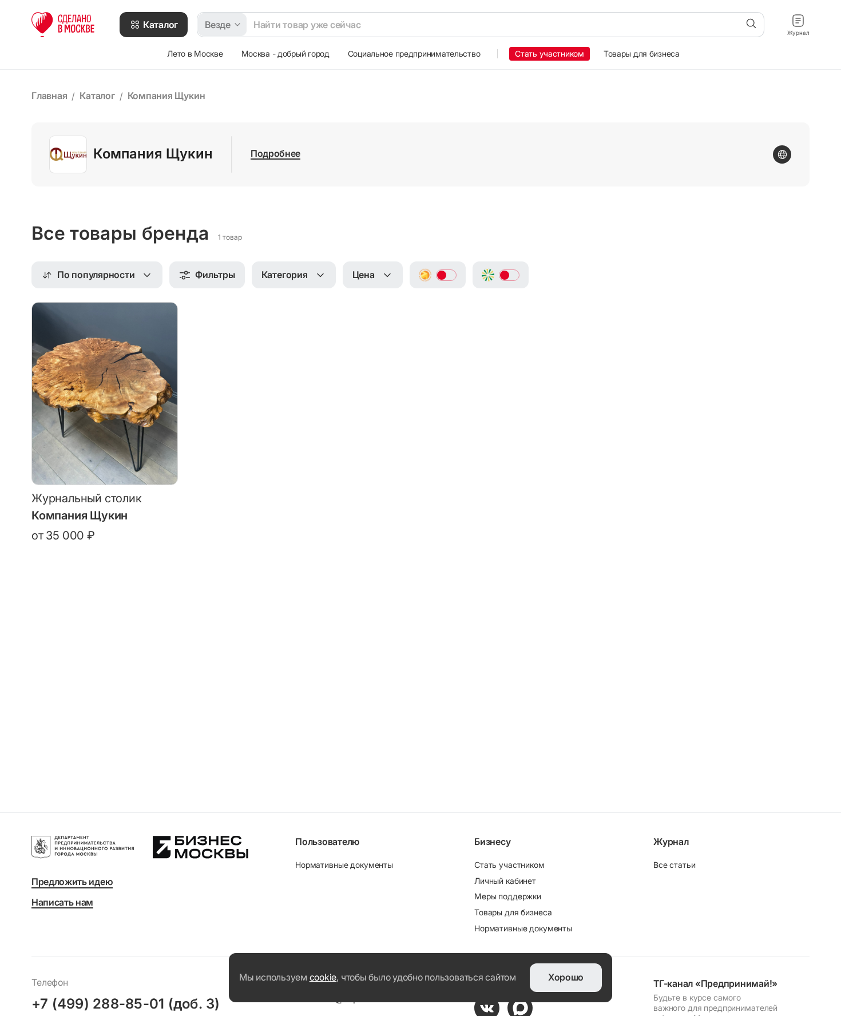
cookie (323, 977)
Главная (49, 95)
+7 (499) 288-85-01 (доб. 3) (125, 1003)
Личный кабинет (505, 881)
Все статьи (674, 865)
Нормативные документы (344, 865)
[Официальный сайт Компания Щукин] (782, 154)
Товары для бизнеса (513, 912)
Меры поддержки (507, 896)
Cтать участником (509, 865)
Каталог (97, 95)
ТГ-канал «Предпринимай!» (715, 983)
